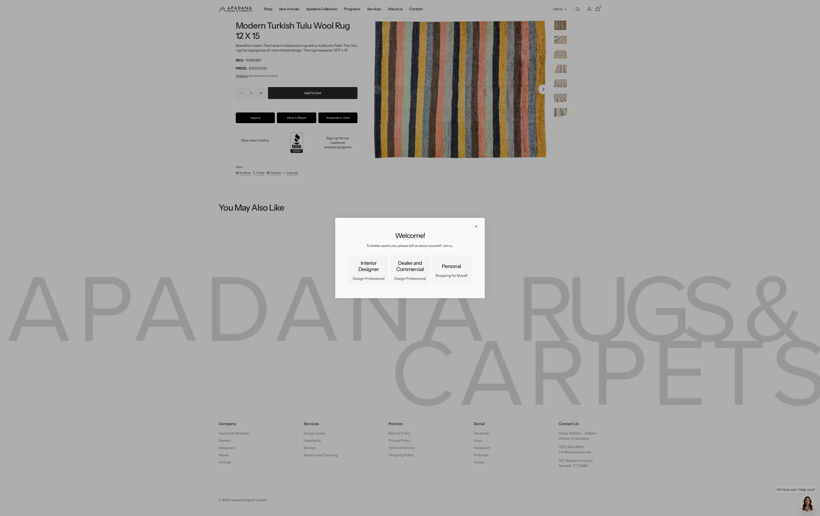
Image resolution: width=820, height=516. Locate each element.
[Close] (476, 226)
